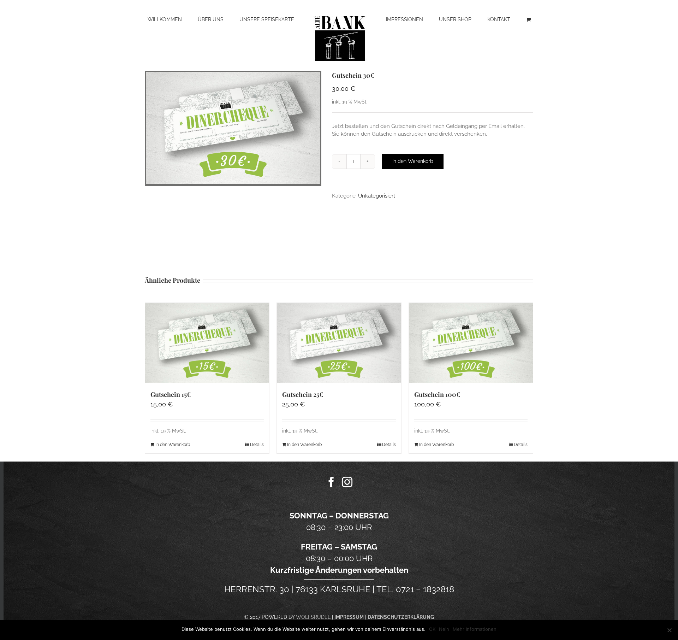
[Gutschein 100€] (471, 343)
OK (432, 629)
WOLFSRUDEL (313, 617)
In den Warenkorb (412, 161)
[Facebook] (331, 482)
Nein (444, 629)
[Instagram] (347, 482)
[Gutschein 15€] (207, 343)
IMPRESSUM (349, 617)
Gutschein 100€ (437, 394)
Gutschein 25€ (302, 394)
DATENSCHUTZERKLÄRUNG (401, 617)
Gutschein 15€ (170, 394)
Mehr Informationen (474, 629)
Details (257, 444)
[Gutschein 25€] (339, 343)
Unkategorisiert (376, 196)
